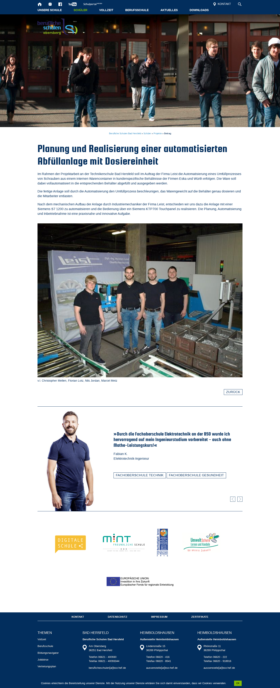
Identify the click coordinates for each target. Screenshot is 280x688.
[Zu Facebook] (60, 4)
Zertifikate (199, 616)
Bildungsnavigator (48, 653)
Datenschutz (117, 616)
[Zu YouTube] (72, 4)
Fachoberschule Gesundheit (196, 475)
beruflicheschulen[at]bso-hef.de (107, 668)
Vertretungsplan (47, 666)
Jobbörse (43, 659)
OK (238, 683)
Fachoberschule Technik (140, 475)
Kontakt (224, 4)
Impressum (159, 616)
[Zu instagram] (50, 4)
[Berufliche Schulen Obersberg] (57, 26)
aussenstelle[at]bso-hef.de (162, 668)
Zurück (233, 392)
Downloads (199, 10)
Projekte (158, 133)
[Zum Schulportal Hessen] (94, 4)
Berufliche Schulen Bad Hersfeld (125, 133)
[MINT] (124, 542)
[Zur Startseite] (40, 4)
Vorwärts (239, 499)
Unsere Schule (50, 10)
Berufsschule (137, 10)
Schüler (80, 10)
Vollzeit (106, 10)
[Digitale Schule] (71, 542)
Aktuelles (169, 10)
